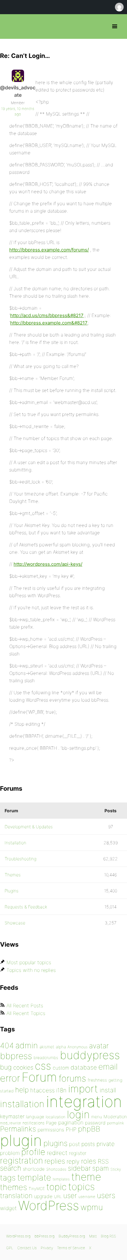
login (78, 1114)
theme (86, 1177)
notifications (33, 1122)
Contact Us (27, 1248)
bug (6, 1067)
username (86, 1196)
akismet (46, 1046)
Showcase (15, 922)
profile (33, 1152)
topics (81, 1187)
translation (16, 1196)
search (10, 1168)
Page (51, 1123)
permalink (115, 1123)
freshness (97, 1080)
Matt (93, 1236)
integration (84, 1101)
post (74, 1144)
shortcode (34, 1169)
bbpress (16, 1055)
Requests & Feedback (26, 906)
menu (96, 1116)
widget (8, 1208)
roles (88, 1161)
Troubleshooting (20, 858)
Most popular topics (28, 962)
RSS (103, 1161)
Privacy (47, 1248)
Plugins (11, 890)
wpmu (91, 1207)
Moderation (115, 1116)
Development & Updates (29, 826)
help (22, 1090)
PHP (71, 1129)
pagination (71, 1122)
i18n (61, 1090)
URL (58, 1196)
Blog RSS (108, 1236)
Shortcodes (56, 1169)
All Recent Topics (25, 1013)
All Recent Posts (24, 1005)
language (35, 1116)
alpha (61, 1046)
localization (55, 1117)
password (95, 1123)
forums (72, 1078)
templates (61, 1179)
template (34, 1177)
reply (73, 1161)
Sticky (115, 1169)
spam (100, 1168)
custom (61, 1068)
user (70, 1195)
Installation (15, 842)
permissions (51, 1130)
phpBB (89, 1128)
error (10, 1078)
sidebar (79, 1168)
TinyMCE (37, 1188)
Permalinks (18, 1128)
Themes (13, 874)
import (83, 1089)
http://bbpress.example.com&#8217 (49, 323)
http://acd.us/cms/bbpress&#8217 (47, 315)
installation (22, 1103)
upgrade (43, 1196)
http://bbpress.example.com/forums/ (49, 250)
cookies (23, 1067)
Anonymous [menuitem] (119, 7)
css (43, 1065)
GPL (9, 1248)
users (106, 1195)
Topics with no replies (31, 970)
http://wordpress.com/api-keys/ (48, 564)
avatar (99, 1046)
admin (26, 1045)
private (105, 1144)
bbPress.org (10, 26)
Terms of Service (71, 1248)
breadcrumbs (46, 1057)
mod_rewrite (10, 1123)
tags (8, 1177)
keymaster (12, 1116)
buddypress (90, 1055)
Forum (39, 1077)
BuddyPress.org (72, 1236)
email (108, 1066)
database (84, 1067)
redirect (57, 1152)
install (108, 1090)
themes (13, 1187)
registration (21, 1161)
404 (7, 1045)
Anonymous (78, 1047)
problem (10, 1153)
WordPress (48, 1205)
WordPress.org (18, 1236)
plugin (21, 1140)
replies (54, 1161)
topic (56, 1186)
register (77, 1153)
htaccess (42, 1090)
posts (88, 1144)
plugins (55, 1143)
